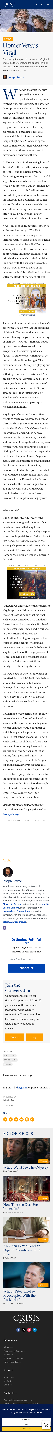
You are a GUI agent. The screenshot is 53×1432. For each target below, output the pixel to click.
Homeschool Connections (16, 911)
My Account (9, 1377)
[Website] (4, 928)
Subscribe (27, 968)
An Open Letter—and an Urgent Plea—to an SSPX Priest (22, 1250)
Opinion (7, 39)
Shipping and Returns (13, 1358)
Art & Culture (9, 1056)
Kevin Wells (9, 1258)
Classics (7, 1064)
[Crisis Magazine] (9, 4)
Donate (14, 1037)
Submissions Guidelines (14, 1351)
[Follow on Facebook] (18, 1330)
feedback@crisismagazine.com (18, 1400)
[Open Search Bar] (42, 4)
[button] (46, 1424)
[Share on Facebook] (11, 1119)
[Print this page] (27, 1119)
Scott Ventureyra (13, 1303)
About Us (8, 1347)
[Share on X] (5, 1119)
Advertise (8, 1354)
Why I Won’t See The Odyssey (25, 1167)
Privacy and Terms (12, 1362)
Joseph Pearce (16, 77)
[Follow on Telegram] (35, 1330)
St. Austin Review (12, 904)
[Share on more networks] (32, 1119)
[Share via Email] (21, 1119)
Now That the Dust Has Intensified (20, 1206)
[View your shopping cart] (36, 4)
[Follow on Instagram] (29, 1330)
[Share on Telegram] (16, 1119)
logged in (22, 1087)
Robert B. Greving (13, 1212)
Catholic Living (10, 1060)
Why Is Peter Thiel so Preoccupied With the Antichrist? (19, 1295)
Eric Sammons (10, 1171)
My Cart (7, 1381)
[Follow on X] (24, 1330)
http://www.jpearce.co (14, 921)
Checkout (8, 1384)
